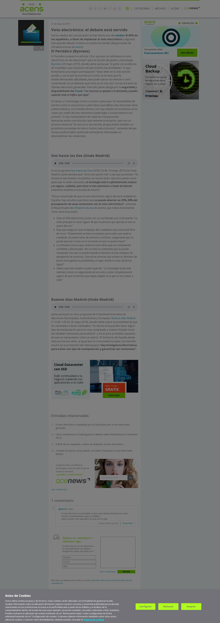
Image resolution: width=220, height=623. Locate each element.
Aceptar (191, 606)
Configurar (145, 606)
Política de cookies (94, 619)
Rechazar (168, 606)
